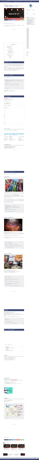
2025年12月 (28, 29)
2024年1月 (28, 43)
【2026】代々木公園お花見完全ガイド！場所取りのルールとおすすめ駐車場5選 (31, 18)
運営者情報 (31, 1)
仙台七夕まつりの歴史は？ (10, 46)
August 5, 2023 (12, 247)
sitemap (34, 1)
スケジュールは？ (10, 48)
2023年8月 (28, 46)
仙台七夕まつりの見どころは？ (10, 50)
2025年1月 (28, 36)
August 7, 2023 (18, 285)
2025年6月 (28, 33)
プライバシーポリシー (26, 1)
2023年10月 (28, 45)
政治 (27, 54)
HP (5, 123)
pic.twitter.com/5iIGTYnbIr (10, 321)
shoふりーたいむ (6, 1)
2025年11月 (28, 30)
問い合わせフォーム (20, 1)
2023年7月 (28, 47)
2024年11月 (28, 37)
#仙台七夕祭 (16, 283)
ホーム (16, 1)
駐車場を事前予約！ (11, 56)
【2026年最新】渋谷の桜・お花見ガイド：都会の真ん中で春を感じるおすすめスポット (31, 24)
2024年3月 (28, 42)
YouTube (8, 192)
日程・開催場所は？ (9, 47)
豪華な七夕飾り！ (10, 51)
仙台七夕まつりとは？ (9, 45)
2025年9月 (28, 31)
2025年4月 (28, 34)
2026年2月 (28, 28)
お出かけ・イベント (29, 52)
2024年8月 (28, 39)
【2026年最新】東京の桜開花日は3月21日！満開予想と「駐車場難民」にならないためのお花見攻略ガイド (31, 20)
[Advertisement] (14, 36)
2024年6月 (28, 40)
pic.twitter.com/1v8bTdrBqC (13, 209)
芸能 (27, 55)
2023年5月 (28, 48)
